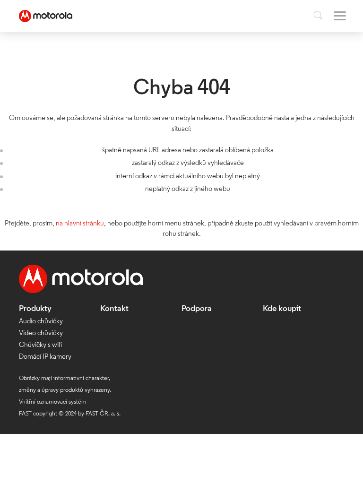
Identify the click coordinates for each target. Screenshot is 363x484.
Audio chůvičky (41, 321)
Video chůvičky (41, 333)
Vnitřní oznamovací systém (52, 402)
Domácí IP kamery (45, 357)
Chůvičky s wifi (40, 345)
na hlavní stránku (80, 223)
